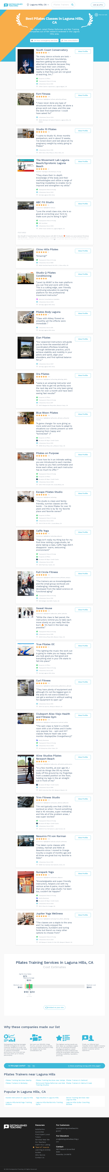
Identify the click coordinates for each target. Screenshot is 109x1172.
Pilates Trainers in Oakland (77, 1080)
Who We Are (40, 1155)
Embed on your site (56, 1007)
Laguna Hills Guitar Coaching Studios (78, 1103)
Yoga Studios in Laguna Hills (47, 1098)
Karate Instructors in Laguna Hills (19, 1098)
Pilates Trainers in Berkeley (16, 1083)
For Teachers (40, 1142)
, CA (42, 1092)
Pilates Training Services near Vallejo (50, 1080)
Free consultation (71, 40)
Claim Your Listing (42, 1145)
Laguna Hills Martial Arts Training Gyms (49, 1103)
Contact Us (39, 1158)
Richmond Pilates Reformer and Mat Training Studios (50, 1084)
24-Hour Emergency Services (45, 40)
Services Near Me (42, 1140)
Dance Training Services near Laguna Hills (77, 1099)
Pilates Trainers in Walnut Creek (79, 1083)
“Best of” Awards (42, 1147)
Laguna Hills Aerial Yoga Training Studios (19, 1103)
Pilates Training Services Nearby (18, 1080)
